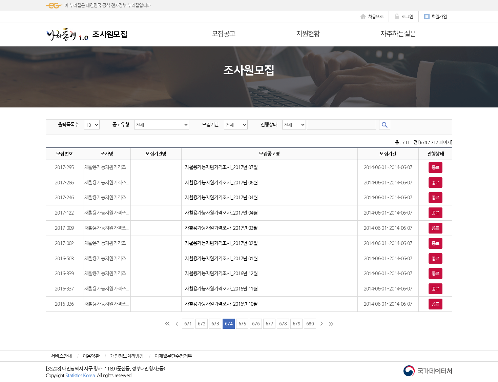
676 (256, 323)
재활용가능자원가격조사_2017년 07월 (221, 167)
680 (310, 323)
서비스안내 (61, 356)
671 (188, 323)
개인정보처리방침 (126, 356)
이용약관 (91, 356)
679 (296, 323)
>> (331, 323)
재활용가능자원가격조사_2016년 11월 (221, 288)
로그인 (407, 16)
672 (201, 323)
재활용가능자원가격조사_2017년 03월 (221, 227)
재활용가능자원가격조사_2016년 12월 (221, 273)
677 (269, 323)
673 (215, 323)
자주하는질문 (398, 34)
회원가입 (439, 16)
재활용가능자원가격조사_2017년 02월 (221, 243)
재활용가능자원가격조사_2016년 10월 (221, 303)
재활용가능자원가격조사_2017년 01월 (221, 258)
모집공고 (223, 34)
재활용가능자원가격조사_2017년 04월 (221, 197)
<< (167, 323)
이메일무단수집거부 (173, 356)
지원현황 (307, 34)
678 (283, 323)
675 (242, 323)
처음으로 (375, 16)
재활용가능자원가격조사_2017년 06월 (221, 182)
